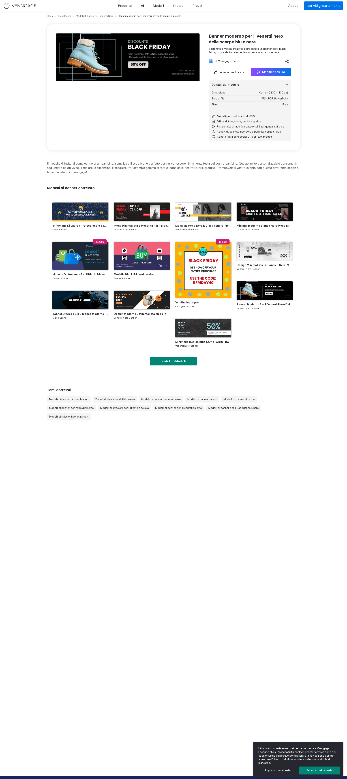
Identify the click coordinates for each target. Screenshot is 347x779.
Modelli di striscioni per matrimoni (69, 416)
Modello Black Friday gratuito (134, 274)
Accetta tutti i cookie (320, 770)
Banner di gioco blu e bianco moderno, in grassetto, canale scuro (80, 313)
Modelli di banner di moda (239, 399)
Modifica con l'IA (273, 72)
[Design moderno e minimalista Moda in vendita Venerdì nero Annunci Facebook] (142, 300)
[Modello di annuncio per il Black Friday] (80, 256)
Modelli (158, 6)
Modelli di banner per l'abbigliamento (71, 407)
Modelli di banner (85, 16)
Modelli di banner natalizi (202, 399)
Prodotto (125, 6)
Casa (50, 16)
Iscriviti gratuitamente (323, 6)
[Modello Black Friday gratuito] (142, 256)
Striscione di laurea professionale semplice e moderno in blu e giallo (80, 225)
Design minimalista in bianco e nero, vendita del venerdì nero (265, 265)
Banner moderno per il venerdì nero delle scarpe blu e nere (265, 304)
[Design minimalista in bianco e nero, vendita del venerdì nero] (265, 251)
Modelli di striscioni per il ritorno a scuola (124, 407)
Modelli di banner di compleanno (68, 399)
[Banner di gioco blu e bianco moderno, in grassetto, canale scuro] (80, 300)
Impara (178, 6)
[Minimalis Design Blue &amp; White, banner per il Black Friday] (203, 328)
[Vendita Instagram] (203, 270)
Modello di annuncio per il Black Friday (78, 274)
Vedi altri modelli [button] (173, 361)
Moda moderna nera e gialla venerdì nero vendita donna (203, 225)
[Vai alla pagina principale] (20, 6)
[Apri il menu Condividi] (287, 61)
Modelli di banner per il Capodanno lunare (233, 407)
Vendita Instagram (187, 302)
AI (142, 6)
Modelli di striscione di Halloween (115, 399)
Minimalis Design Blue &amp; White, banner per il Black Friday (203, 341)
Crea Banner (64, 16)
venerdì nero (106, 16)
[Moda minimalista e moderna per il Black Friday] (142, 212)
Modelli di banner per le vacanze (161, 399)
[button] (229, 72)
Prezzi (197, 6)
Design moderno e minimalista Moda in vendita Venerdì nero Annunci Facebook (142, 313)
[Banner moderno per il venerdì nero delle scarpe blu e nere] (265, 290)
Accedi (293, 6)
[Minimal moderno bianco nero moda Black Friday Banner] (265, 212)
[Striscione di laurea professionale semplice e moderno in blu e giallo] (80, 212)
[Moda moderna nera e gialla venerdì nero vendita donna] (203, 212)
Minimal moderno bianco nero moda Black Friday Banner (265, 225)
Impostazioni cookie (278, 770)
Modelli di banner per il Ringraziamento (178, 407)
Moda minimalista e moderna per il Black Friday (142, 225)
